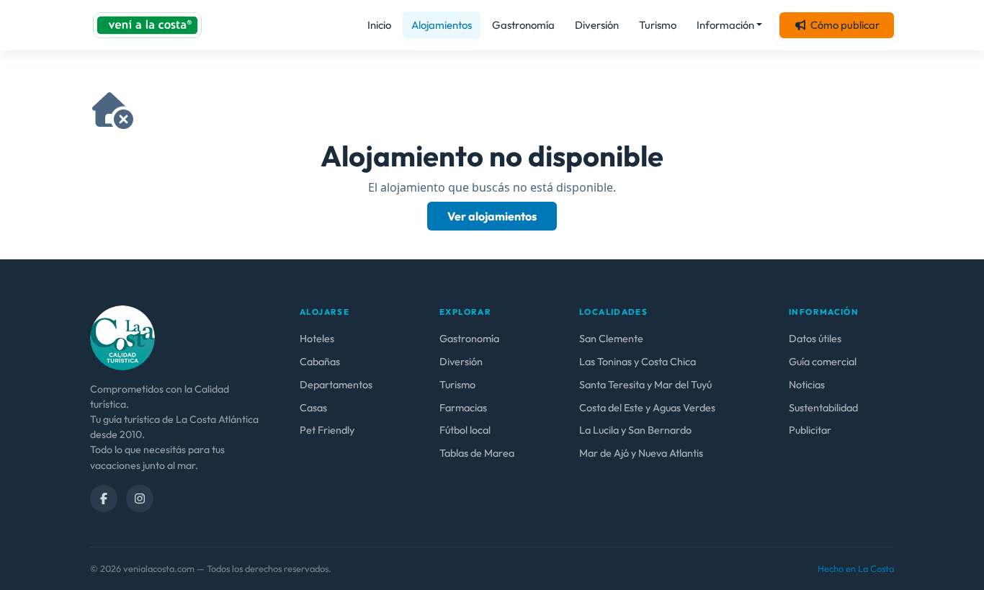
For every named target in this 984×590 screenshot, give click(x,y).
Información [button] (725, 25)
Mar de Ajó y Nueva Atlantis (641, 453)
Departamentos (336, 384)
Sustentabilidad (823, 407)
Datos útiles (815, 338)
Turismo (657, 25)
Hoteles (317, 338)
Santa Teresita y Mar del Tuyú (645, 384)
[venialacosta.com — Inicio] (147, 25)
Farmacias (463, 407)
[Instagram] (139, 498)
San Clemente (611, 338)
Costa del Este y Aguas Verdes (647, 407)
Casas (313, 407)
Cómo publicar (845, 25)
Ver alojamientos (492, 216)
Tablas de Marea (476, 453)
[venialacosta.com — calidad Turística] (122, 336)
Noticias (807, 384)
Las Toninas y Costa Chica (637, 361)
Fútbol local (465, 430)
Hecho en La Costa (856, 568)
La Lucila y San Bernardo (635, 430)
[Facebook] (103, 498)
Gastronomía (523, 25)
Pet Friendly (327, 430)
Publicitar (810, 430)
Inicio (379, 25)
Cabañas (320, 361)
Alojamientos (441, 25)
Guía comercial (822, 361)
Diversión (597, 25)
